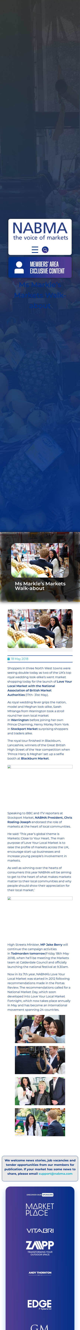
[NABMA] (40, 231)
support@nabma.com (56, 1173)
